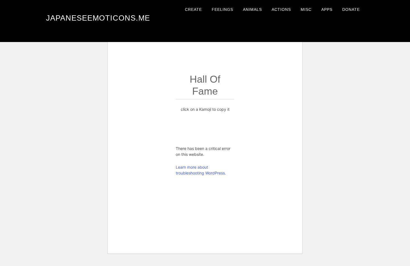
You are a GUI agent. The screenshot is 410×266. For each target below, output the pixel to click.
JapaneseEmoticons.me (98, 18)
